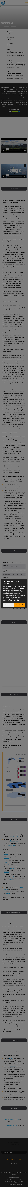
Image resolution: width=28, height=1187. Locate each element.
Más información (14, 600)
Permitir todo (19, 605)
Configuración (8, 604)
